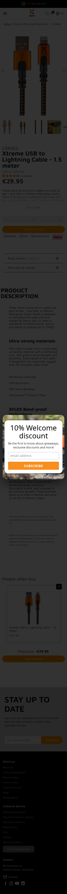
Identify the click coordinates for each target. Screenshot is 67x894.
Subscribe (33, 466)
